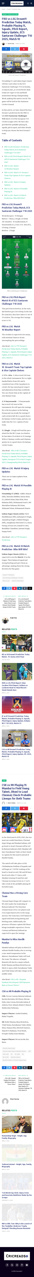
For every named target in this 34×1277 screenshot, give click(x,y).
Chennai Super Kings (9, 1048)
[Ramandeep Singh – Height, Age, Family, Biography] (17, 1124)
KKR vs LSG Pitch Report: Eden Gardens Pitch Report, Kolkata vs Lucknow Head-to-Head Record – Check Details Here (15, 686)
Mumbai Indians (15, 1057)
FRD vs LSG (6, 581)
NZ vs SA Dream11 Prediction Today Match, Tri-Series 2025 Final (15, 655)
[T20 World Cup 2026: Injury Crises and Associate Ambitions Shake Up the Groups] (17, 1181)
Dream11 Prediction (8, 575)
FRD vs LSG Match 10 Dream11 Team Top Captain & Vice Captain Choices (17, 175)
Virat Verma (11, 803)
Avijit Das (11, 43)
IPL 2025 (17, 1054)
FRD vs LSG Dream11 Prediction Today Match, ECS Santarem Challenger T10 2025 (16, 150)
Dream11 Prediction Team (14, 9)
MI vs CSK (6, 1057)
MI (23, 1054)
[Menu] (3, 3)
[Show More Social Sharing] (30, 49)
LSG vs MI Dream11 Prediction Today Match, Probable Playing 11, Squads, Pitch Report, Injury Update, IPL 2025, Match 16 (17, 752)
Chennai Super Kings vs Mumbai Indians (14, 1051)
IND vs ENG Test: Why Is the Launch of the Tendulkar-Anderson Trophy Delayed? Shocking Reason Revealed (17, 1225)
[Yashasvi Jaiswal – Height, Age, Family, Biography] (17, 1153)
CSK (29, 1051)
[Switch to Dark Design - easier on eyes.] (28, 3)
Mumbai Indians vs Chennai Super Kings (14, 1060)
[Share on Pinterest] (24, 49)
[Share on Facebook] (6, 49)
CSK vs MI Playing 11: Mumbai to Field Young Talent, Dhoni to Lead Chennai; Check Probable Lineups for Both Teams (9, 603)
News (4, 780)
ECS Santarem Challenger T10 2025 (13, 578)
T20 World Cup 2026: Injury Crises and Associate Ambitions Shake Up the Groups (17, 1195)
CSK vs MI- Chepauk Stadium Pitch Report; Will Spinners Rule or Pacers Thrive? (16, 982)
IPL (12, 1054)
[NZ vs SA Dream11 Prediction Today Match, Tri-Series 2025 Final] (17, 643)
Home (3, 9)
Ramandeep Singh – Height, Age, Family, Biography (14, 1137)
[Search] (31, 3)
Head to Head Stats (17, 581)
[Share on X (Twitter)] (15, 49)
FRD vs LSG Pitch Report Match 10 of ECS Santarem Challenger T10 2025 (17, 159)
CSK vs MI (6, 1054)
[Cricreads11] (17, 3)
